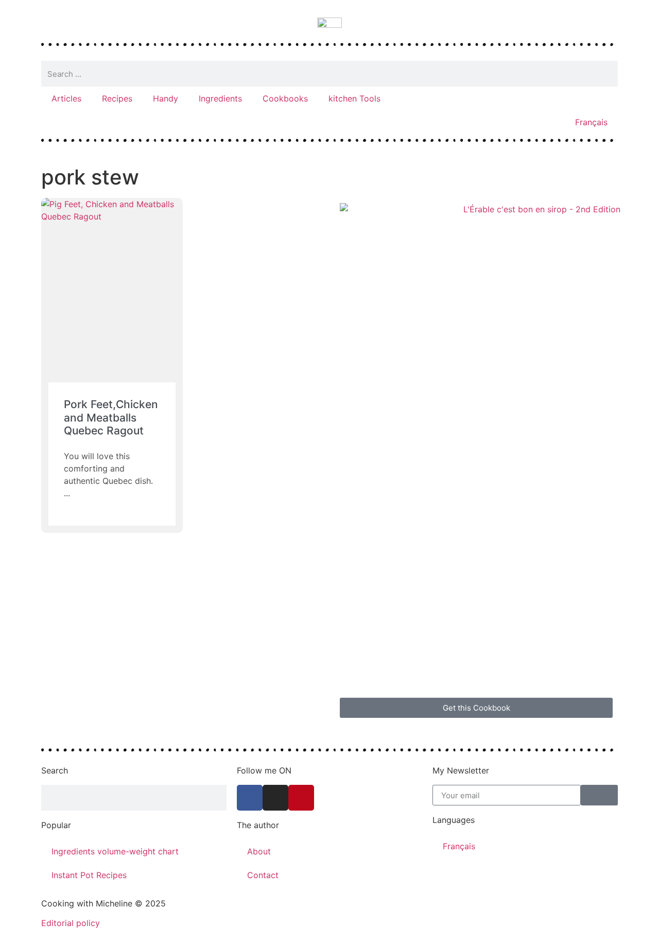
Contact (263, 875)
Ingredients (220, 98)
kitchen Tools (354, 98)
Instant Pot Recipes (89, 875)
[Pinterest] (301, 798)
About (259, 851)
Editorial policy (70, 923)
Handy (165, 98)
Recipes (117, 98)
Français (591, 122)
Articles (66, 98)
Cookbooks (285, 98)
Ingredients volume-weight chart (115, 851)
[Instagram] (275, 798)
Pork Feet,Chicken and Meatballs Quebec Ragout (111, 417)
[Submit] (599, 795)
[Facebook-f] (250, 798)
